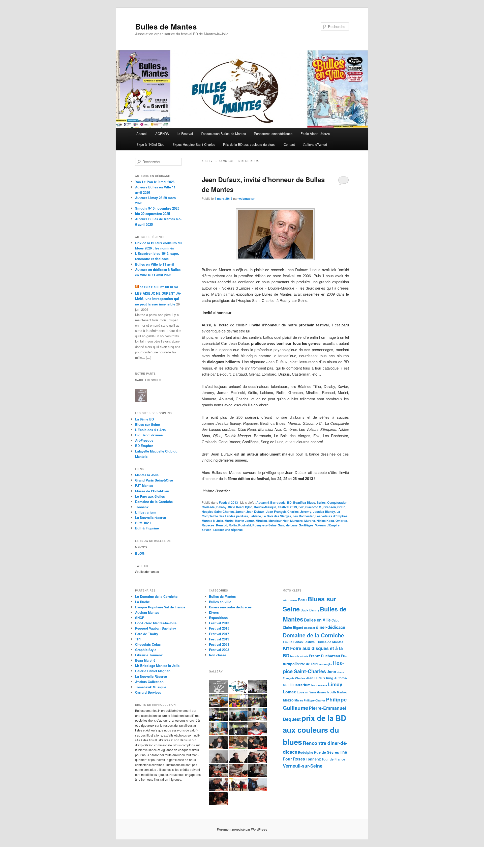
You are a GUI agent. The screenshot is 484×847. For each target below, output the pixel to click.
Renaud (221, 525)
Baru (302, 600)
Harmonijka (324, 664)
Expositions (218, 617)
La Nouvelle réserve (150, 517)
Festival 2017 (219, 633)
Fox (301, 507)
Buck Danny (309, 610)
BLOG (139, 553)
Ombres (341, 520)
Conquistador (337, 502)
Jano (331, 671)
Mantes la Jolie (212, 520)
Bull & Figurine (147, 528)
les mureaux (319, 685)
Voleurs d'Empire (327, 525)
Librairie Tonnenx (149, 655)
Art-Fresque (144, 440)
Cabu (335, 620)
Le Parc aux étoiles (150, 496)
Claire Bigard (293, 627)
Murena (309, 520)
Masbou (342, 692)
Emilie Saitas (293, 642)
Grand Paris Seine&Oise (154, 480)
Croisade (208, 507)
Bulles (321, 502)
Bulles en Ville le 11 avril (154, 264)
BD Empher (144, 445)
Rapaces (208, 525)
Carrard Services (148, 692)
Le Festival (185, 133)
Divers (214, 612)
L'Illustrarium (299, 684)
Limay (335, 684)
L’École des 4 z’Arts (150, 429)
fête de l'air (308, 664)
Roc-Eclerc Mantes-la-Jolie (155, 622)
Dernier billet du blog (159, 287)
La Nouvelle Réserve (151, 676)
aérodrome (290, 600)
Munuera (296, 520)
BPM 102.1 (143, 522)
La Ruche (142, 601)
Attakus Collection (149, 681)
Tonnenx (313, 758)
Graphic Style (145, 649)
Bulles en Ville (317, 620)
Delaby (221, 507)
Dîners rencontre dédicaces (230, 607)
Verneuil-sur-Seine (302, 766)
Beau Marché (145, 660)
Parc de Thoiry (146, 633)
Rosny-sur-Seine (264, 525)
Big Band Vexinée (149, 435)
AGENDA (162, 133)
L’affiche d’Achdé (315, 144)
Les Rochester (303, 516)
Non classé (217, 655)
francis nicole (299, 656)
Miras (298, 700)
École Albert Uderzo (315, 133)
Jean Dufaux (255, 511)
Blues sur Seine (147, 424)
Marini (229, 520)
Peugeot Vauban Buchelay (155, 628)
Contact (289, 144)
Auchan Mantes (147, 612)
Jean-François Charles (282, 511)
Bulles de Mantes (166, 26)
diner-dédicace (330, 627)
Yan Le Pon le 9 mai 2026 (154, 181)
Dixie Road (236, 507)
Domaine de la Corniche (154, 501)
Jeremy (305, 511)
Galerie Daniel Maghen (152, 670)
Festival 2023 (219, 649)
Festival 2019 (219, 639)
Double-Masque (265, 507)
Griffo (341, 507)
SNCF (139, 617)
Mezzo (288, 699)
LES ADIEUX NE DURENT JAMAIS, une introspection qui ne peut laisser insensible (158, 298)
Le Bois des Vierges (276, 516)
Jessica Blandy (324, 511)
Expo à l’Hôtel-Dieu (150, 144)
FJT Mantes (144, 485)
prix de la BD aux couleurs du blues (314, 730)
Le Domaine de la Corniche (156, 596)
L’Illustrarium (145, 512)
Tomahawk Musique (150, 687)
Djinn (248, 507)
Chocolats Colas (148, 644)
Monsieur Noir (278, 520)
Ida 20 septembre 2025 (152, 213)
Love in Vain (306, 692)
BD (289, 502)
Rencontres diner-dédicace (273, 133)
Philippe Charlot (314, 700)
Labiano (255, 516)
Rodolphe (305, 752)
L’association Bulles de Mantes (223, 133)
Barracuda (278, 502)
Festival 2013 (228, 502)
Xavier (206, 529)
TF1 (138, 639)
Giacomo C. (313, 507)
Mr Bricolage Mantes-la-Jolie (157, 665)
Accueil (141, 133)
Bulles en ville (220, 601)
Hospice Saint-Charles (218, 511)
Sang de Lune (287, 525)
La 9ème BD (144, 419)
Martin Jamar (244, 520)
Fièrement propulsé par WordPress (242, 829)
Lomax (289, 692)
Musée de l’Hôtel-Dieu (152, 491)
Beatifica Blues (304, 502)
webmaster (246, 198)
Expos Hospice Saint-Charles (193, 144)
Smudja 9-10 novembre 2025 (157, 208)
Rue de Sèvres (326, 752)
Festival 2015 (219, 628)
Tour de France (333, 759)
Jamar (240, 511)
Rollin (233, 525)
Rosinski (244, 525)
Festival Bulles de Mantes (323, 642)
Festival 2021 (219, 644)
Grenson (329, 507)
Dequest (309, 628)
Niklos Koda (325, 520)
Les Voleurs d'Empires (331, 516)
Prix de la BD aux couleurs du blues (249, 144)
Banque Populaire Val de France (160, 607)
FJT (286, 648)
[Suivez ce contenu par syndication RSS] (137, 287)
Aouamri (262, 502)
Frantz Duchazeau (324, 655)
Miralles (261, 520)
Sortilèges (306, 525)
